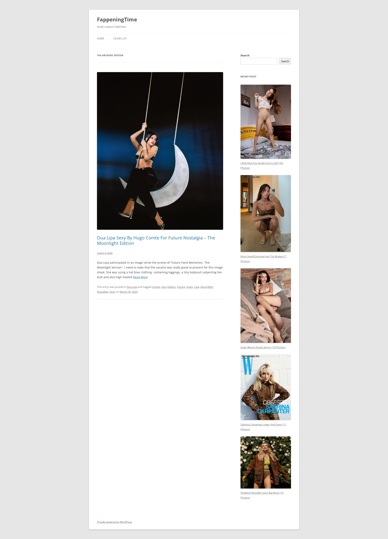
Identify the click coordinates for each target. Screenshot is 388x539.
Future (181, 287)
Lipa (196, 287)
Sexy (112, 292)
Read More (140, 277)
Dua (163, 287)
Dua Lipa (132, 287)
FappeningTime (117, 19)
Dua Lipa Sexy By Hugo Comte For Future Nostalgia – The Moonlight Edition (156, 240)
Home (100, 38)
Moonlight (206, 287)
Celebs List (120, 38)
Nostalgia (102, 292)
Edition (171, 287)
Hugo (189, 287)
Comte (156, 287)
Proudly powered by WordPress (114, 522)
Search (245, 55)
